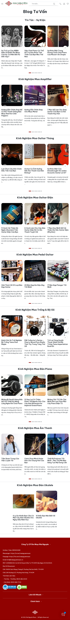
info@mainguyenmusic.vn (15, 560)
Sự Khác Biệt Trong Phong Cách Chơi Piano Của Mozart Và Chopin (57, 53)
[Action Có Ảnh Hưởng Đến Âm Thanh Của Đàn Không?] (35, 154)
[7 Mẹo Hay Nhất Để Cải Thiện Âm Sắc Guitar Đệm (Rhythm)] (58, 213)
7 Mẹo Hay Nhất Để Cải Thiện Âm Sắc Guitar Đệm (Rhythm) (58, 230)
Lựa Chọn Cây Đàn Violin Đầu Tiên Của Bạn (11, 170)
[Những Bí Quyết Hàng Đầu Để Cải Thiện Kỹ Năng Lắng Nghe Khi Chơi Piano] (12, 385)
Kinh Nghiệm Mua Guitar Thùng (35, 138)
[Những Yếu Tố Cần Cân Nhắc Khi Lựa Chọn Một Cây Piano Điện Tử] (58, 385)
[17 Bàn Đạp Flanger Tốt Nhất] (58, 270)
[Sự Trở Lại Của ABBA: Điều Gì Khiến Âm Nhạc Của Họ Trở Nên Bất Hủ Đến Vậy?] (12, 36)
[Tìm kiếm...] (54, 4)
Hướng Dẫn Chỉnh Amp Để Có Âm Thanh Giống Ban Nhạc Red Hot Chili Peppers (11, 113)
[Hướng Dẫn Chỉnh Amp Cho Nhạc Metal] (35, 95)
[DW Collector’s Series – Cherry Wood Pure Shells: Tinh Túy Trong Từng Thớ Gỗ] (35, 326)
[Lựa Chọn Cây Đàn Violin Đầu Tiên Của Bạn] (12, 154)
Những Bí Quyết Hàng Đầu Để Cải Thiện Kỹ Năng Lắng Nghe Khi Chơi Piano (12, 401)
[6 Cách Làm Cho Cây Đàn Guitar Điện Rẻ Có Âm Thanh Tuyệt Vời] (35, 213)
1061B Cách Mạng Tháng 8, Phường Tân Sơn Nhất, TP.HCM (24, 569)
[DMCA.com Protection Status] (22, 587)
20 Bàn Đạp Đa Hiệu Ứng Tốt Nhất (34, 286)
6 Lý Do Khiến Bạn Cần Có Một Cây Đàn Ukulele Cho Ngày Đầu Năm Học (23, 518)
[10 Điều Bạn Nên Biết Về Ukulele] (46, 501)
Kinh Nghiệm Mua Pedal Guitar (35, 254)
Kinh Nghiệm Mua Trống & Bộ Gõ (35, 309)
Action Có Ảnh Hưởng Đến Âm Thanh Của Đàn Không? (34, 171)
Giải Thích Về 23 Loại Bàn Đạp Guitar (11, 286)
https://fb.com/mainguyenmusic (19, 556)
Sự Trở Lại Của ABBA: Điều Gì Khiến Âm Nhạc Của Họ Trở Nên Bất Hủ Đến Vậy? (10, 54)
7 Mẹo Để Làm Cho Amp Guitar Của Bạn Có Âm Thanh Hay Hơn (57, 112)
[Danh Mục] (2, 4)
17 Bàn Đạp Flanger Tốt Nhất (57, 286)
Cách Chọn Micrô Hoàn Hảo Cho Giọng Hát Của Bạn (34, 461)
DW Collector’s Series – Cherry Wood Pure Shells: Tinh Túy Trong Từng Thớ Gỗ (34, 343)
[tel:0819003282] (60, 4)
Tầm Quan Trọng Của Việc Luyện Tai (10, 460)
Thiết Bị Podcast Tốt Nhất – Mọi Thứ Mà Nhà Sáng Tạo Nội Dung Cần (57, 461)
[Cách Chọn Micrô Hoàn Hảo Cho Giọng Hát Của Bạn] (35, 444)
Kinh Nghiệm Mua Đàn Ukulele (35, 485)
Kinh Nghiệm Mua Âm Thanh (35, 428)
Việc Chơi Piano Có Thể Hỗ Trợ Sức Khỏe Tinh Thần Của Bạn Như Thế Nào (34, 54)
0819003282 (16, 550)
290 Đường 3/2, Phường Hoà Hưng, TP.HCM (20, 572)
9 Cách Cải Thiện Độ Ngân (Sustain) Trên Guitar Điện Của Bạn (9, 230)
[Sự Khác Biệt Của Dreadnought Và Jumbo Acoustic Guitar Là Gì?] (58, 154)
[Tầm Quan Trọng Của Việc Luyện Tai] (12, 444)
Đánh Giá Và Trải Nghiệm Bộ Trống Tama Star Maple (11, 342)
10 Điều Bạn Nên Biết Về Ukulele (45, 517)
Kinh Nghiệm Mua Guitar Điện (35, 197)
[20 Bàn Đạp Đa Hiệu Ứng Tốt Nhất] (35, 270)
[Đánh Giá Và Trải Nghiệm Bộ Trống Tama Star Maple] (12, 326)
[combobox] (44, 3)
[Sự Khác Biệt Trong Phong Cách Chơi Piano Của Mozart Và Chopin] (58, 36)
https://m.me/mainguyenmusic (20, 553)
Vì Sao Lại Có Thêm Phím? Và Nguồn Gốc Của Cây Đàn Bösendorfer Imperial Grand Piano (34, 402)
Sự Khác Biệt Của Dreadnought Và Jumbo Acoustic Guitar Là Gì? (57, 171)
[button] (65, 48)
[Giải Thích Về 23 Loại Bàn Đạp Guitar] (12, 270)
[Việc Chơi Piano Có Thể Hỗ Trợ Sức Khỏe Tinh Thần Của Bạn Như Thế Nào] (35, 36)
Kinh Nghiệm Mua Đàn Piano (35, 368)
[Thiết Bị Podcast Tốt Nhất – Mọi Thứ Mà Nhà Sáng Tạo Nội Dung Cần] (58, 444)
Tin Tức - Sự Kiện (35, 20)
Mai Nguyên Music (31, 617)
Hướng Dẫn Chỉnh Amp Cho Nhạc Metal (33, 111)
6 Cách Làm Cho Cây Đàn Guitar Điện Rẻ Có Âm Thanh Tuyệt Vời (34, 230)
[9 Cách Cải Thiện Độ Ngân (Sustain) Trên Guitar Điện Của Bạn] (12, 213)
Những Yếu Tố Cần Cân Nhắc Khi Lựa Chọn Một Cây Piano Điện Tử (56, 401)
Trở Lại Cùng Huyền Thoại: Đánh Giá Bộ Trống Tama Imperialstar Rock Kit (57, 343)
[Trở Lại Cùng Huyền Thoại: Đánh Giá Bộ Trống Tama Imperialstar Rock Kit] (58, 326)
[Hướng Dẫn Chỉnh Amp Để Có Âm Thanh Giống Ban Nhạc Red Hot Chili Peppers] (12, 95)
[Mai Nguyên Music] (16, 3)
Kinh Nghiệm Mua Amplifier (35, 79)
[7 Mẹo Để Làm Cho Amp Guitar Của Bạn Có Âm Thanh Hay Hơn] (58, 95)
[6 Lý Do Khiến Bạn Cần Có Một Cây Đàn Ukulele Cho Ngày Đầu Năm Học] (23, 501)
